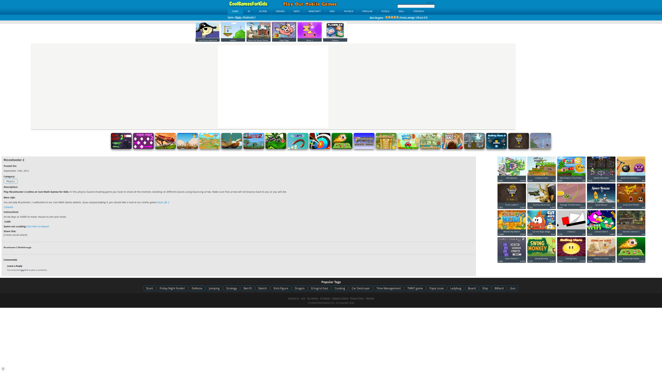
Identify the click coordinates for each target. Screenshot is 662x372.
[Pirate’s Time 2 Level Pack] (231, 148)
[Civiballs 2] (430, 148)
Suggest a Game (340, 298)
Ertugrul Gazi (319, 288)
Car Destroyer (361, 288)
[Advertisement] (430, 182)
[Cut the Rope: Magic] (541, 229)
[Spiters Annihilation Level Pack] (631, 175)
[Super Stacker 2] (512, 256)
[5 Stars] (397, 17)
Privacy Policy (357, 298)
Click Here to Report (37, 226)
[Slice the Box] (452, 148)
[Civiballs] (386, 148)
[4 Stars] (394, 17)
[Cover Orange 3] (209, 148)
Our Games (312, 298)
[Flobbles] (335, 37)
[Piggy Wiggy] (284, 37)
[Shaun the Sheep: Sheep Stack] (259, 37)
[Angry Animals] (187, 148)
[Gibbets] (233, 37)
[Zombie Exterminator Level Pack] (540, 148)
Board (472, 288)
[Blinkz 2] (310, 37)
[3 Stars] (392, 17)
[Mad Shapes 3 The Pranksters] (571, 175)
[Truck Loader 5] (518, 148)
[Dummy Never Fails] (541, 202)
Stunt (149, 288)
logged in (24, 269)
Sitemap (370, 298)
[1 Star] (386, 17)
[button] (3, 369)
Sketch (262, 288)
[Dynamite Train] (165, 148)
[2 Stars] (389, 17)
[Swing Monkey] (541, 256)
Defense (197, 288)
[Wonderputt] (512, 175)
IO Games (325, 298)
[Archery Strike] (320, 148)
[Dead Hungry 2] (121, 148)
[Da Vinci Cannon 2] (631, 229)
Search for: (430, 3)
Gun (513, 288)
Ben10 (248, 288)
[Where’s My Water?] (512, 229)
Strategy (231, 288)
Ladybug (455, 288)
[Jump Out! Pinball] (631, 202)
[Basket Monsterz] (601, 175)
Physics (238, 17)
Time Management (389, 288)
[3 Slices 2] (571, 229)
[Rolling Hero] (571, 256)
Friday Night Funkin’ (172, 288)
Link (303, 298)
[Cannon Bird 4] (601, 229)
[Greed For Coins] (601, 256)
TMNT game (415, 288)
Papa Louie (436, 288)
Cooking (340, 288)
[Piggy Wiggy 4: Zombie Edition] (474, 148)
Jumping (214, 288)
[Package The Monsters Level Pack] (571, 202)
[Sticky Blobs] (275, 148)
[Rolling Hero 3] (496, 148)
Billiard (499, 288)
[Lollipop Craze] (541, 175)
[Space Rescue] (601, 202)
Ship (485, 288)
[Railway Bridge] (364, 148)
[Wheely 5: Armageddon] (408, 148)
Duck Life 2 (163, 202)
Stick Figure (280, 288)
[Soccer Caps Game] (342, 148)
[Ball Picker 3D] (298, 148)
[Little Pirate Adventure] (207, 37)
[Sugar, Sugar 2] (143, 148)
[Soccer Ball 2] (253, 148)
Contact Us (293, 298)
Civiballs (8, 207)
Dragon (300, 288)
